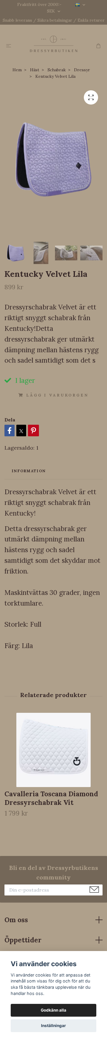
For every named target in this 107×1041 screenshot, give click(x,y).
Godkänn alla (53, 1010)
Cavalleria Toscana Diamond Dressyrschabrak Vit (51, 798)
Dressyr (82, 69)
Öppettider (23, 940)
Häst (34, 69)
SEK (51, 11)
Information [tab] (28, 470)
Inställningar (53, 1025)
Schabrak (57, 69)
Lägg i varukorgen (57, 395)
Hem (17, 69)
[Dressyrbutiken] (53, 43)
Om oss (16, 919)
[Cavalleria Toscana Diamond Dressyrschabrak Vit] (53, 750)
